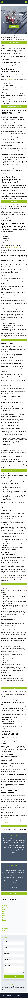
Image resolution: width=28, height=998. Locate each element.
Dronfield (14, 822)
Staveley (3, 822)
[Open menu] (26, 2)
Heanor (4, 915)
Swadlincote (5, 930)
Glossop (4, 921)
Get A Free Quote (14, 893)
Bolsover (25, 822)
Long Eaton (5, 928)
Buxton (4, 917)
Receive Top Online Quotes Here (14, 826)
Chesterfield (19, 822)
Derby (3, 924)
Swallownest (8, 822)
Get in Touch (14, 340)
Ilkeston (4, 919)
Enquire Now (14, 470)
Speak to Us (14, 583)
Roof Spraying (9, 79)
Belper (3, 913)
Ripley (3, 911)
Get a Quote (13, 26)
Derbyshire (4, 926)
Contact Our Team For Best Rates (14, 106)
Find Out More (14, 201)
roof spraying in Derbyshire (13, 247)
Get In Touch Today (14, 42)
